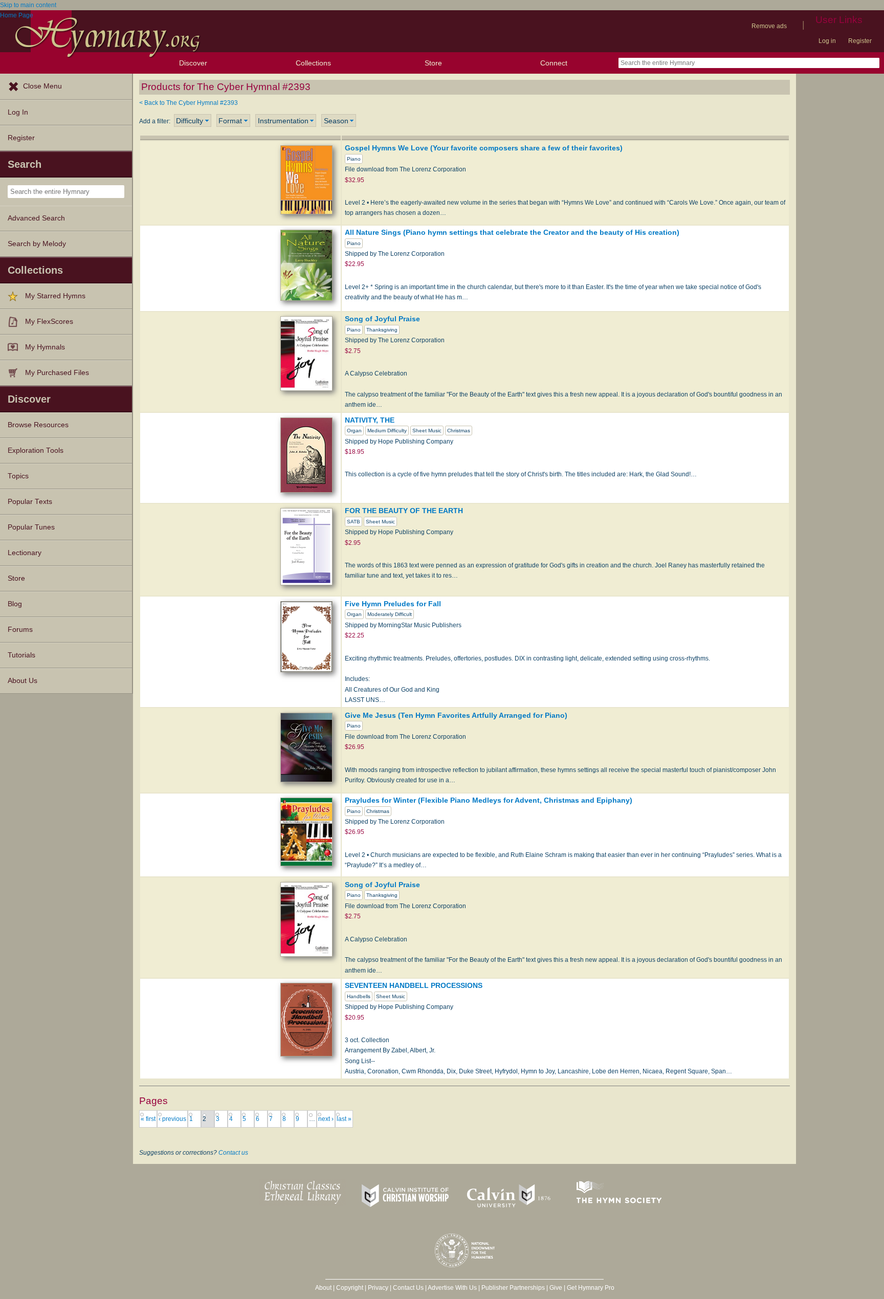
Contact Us (408, 1287)
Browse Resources (38, 425)
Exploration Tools (35, 450)
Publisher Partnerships (513, 1287)
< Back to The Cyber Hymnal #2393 (188, 102)
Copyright (349, 1287)
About (323, 1287)
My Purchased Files (57, 373)
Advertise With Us (452, 1287)
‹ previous (172, 1118)
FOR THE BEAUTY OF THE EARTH (404, 511)
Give (555, 1287)
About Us (22, 681)
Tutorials (21, 655)
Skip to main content (28, 5)
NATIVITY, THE (369, 420)
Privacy (378, 1287)
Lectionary (24, 553)
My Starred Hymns (55, 296)
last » (344, 1118)
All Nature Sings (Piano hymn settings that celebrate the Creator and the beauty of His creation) (512, 232)
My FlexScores (49, 321)
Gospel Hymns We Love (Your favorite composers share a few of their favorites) (484, 148)
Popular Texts (30, 501)
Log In (18, 112)
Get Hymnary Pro (590, 1287)
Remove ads (769, 26)
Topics (18, 476)
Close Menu (42, 86)
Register (860, 41)
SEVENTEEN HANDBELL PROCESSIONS (413, 985)
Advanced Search (36, 218)
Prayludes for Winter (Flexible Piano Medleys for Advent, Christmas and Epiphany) (488, 800)
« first (148, 1118)
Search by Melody (37, 244)
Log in (827, 41)
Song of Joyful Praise (382, 319)
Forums (20, 629)
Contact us (233, 1152)
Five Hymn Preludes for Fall (393, 604)
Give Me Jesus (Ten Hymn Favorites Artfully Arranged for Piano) (456, 715)
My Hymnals (45, 347)
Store (433, 63)
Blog (15, 604)
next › (326, 1118)
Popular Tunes (31, 527)
